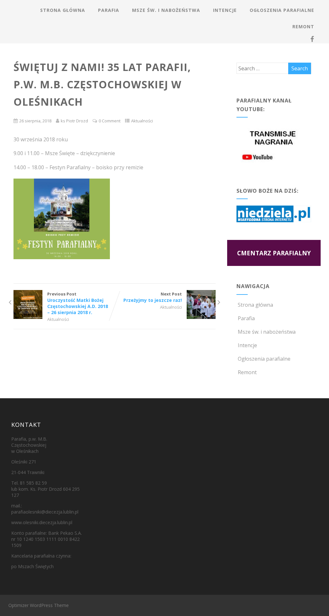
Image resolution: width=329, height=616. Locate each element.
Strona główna (62, 10)
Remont (303, 26)
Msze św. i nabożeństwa (166, 10)
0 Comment (109, 121)
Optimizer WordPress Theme (38, 605)
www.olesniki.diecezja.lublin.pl (41, 522)
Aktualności (142, 121)
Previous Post (77, 303)
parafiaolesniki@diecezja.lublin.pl (44, 512)
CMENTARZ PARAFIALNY (274, 253)
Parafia (108, 10)
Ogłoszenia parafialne (282, 10)
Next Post (152, 297)
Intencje (225, 10)
